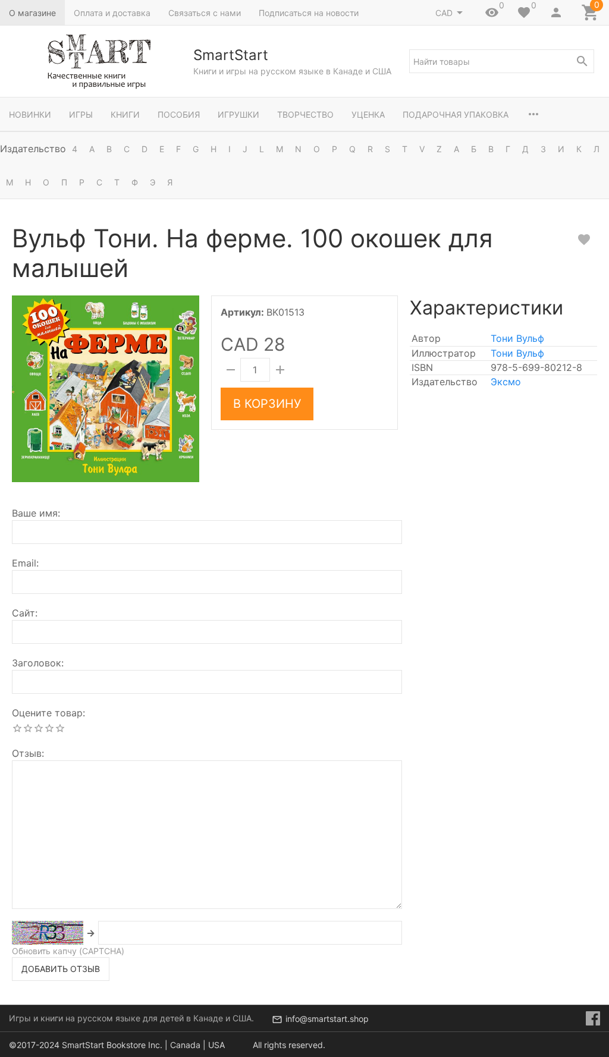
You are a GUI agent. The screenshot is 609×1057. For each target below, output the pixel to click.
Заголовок (36, 663)
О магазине (32, 13)
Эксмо (506, 382)
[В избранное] (584, 239)
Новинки (30, 114)
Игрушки (238, 114)
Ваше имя (35, 513)
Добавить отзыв (60, 969)
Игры (81, 114)
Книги (125, 114)
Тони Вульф (517, 338)
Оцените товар (47, 713)
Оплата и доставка (112, 13)
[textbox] (501, 61)
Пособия (179, 114)
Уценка (368, 114)
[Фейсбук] (593, 1018)
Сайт (23, 613)
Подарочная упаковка (455, 114)
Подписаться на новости (309, 13)
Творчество (305, 114)
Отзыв (27, 753)
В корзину (267, 404)
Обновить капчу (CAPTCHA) (68, 951)
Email (24, 563)
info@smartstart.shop (327, 1019)
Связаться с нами (204, 13)
